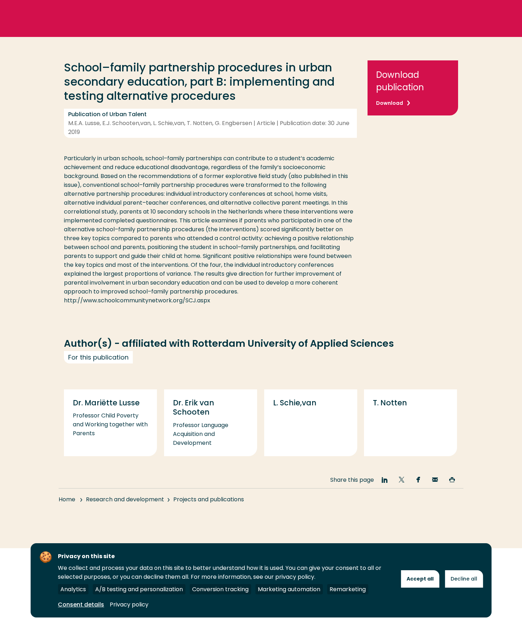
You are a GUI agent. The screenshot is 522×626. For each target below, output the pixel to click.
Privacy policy (129, 604)
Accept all (420, 578)
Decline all (464, 578)
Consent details (81, 604)
